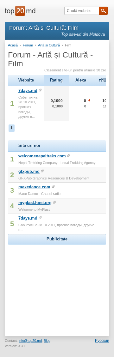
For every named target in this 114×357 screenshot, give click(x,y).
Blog (47, 340)
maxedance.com (34, 187)
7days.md (27, 90)
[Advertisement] (57, 285)
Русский (102, 340)
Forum (28, 45)
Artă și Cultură (49, 45)
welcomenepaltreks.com (42, 156)
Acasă (13, 45)
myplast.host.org (35, 202)
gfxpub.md (29, 171)
